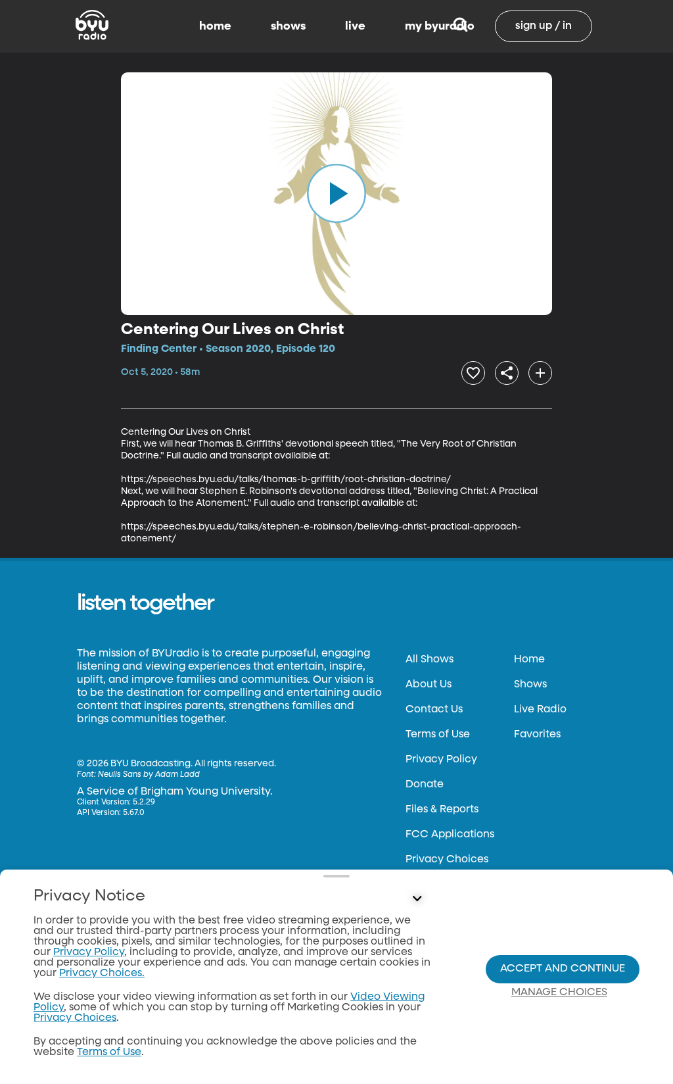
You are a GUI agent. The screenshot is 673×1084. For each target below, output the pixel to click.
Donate (425, 784)
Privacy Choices (447, 859)
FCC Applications (450, 834)
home (215, 26)
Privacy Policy (441, 759)
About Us (429, 684)
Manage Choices (559, 992)
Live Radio (540, 709)
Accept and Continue (562, 969)
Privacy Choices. (102, 973)
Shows (530, 684)
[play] (336, 193)
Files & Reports (442, 809)
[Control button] (416, 899)
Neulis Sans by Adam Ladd (149, 775)
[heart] (473, 373)
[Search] (460, 26)
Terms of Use (438, 734)
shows (288, 26)
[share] (507, 373)
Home (529, 659)
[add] (540, 373)
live (355, 26)
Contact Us (434, 709)
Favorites (537, 734)
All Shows (429, 659)
